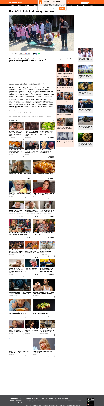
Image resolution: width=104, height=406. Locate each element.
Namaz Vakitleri (65, 398)
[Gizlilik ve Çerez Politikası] (44, 405)
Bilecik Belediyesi (45, 91)
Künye (21, 402)
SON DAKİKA (29, 3)
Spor (47, 398)
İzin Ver (62, 9)
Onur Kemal (43, 99)
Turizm (77, 5)
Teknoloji (27, 5)
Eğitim (84, 5)
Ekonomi (42, 398)
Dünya (37, 398)
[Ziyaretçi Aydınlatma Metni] (70, 405)
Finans (19, 5)
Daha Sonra (54, 9)
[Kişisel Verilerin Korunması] (60, 405)
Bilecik (11, 83)
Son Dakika (28, 398)
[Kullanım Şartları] (29, 405)
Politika (12, 5)
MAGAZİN (67, 3)
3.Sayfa (91, 5)
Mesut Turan (15, 106)
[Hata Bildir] (78, 405)
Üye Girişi (91, 2)
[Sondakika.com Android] (90, 402)
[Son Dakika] (15, 3)
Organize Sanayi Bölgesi (20, 88)
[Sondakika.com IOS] (90, 399)
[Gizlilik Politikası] (36, 405)
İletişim (18, 402)
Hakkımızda (12, 402)
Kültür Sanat (35, 5)
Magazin (51, 398)
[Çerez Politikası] (52, 405)
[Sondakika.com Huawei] (90, 404)
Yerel (55, 398)
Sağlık (71, 5)
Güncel (33, 398)
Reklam (15, 402)
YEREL (74, 3)
